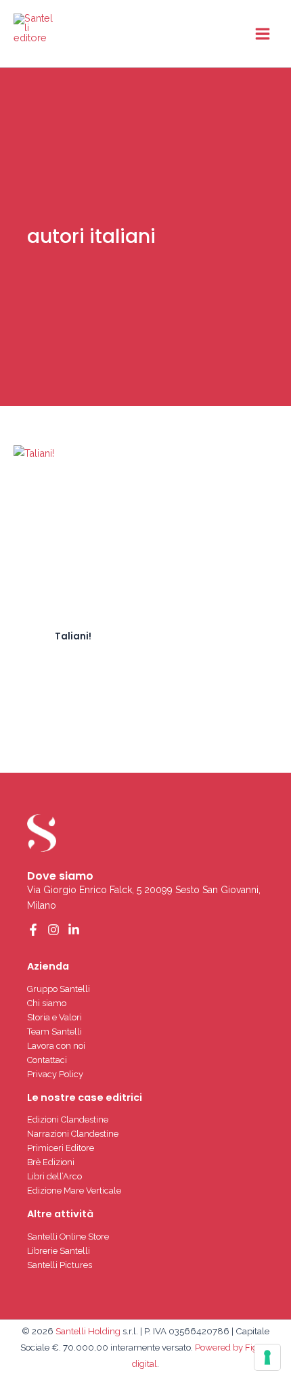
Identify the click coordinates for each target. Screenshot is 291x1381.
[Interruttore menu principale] (262, 33)
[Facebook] (33, 930)
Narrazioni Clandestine (72, 1134)
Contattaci (47, 1060)
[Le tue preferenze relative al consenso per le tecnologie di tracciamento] (267, 1357)
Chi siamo (46, 1003)
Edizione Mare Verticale (74, 1190)
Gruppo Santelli (58, 989)
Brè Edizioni (50, 1162)
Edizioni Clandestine (67, 1119)
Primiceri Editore (60, 1148)
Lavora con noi (56, 1046)
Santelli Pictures (59, 1265)
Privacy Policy (55, 1074)
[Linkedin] (74, 930)
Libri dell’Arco (54, 1176)
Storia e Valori (54, 1017)
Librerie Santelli (58, 1251)
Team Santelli (54, 1031)
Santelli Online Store (68, 1236)
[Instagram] (53, 930)
